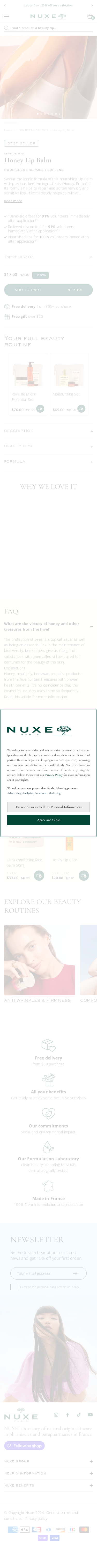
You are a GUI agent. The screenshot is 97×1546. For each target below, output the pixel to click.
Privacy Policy (54, 775)
